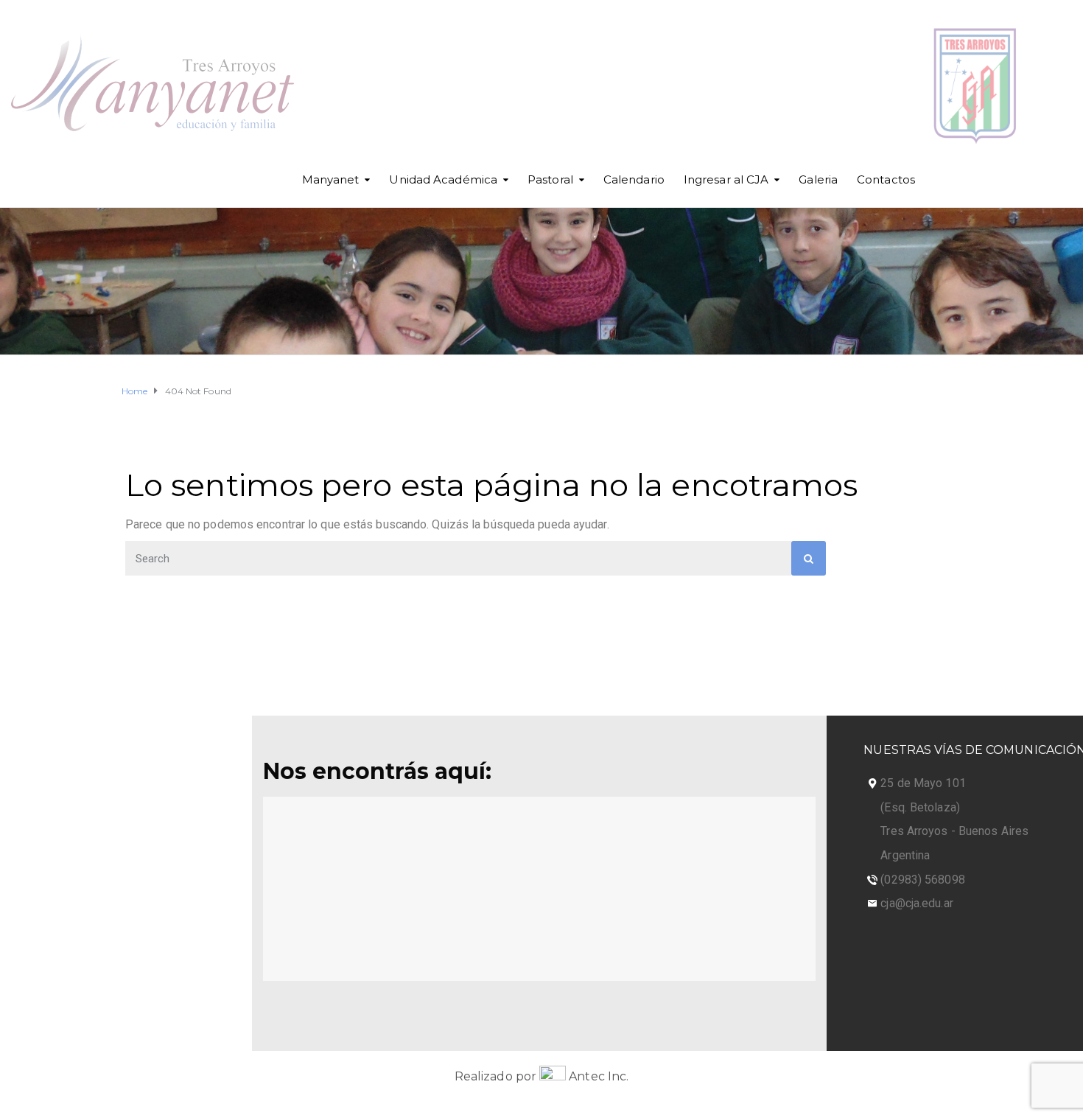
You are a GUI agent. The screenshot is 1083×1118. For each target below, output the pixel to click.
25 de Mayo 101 (922, 783)
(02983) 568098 (922, 880)
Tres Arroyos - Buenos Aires (954, 831)
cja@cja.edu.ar (916, 903)
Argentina (905, 855)
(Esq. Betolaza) (920, 807)
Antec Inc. (597, 1076)
